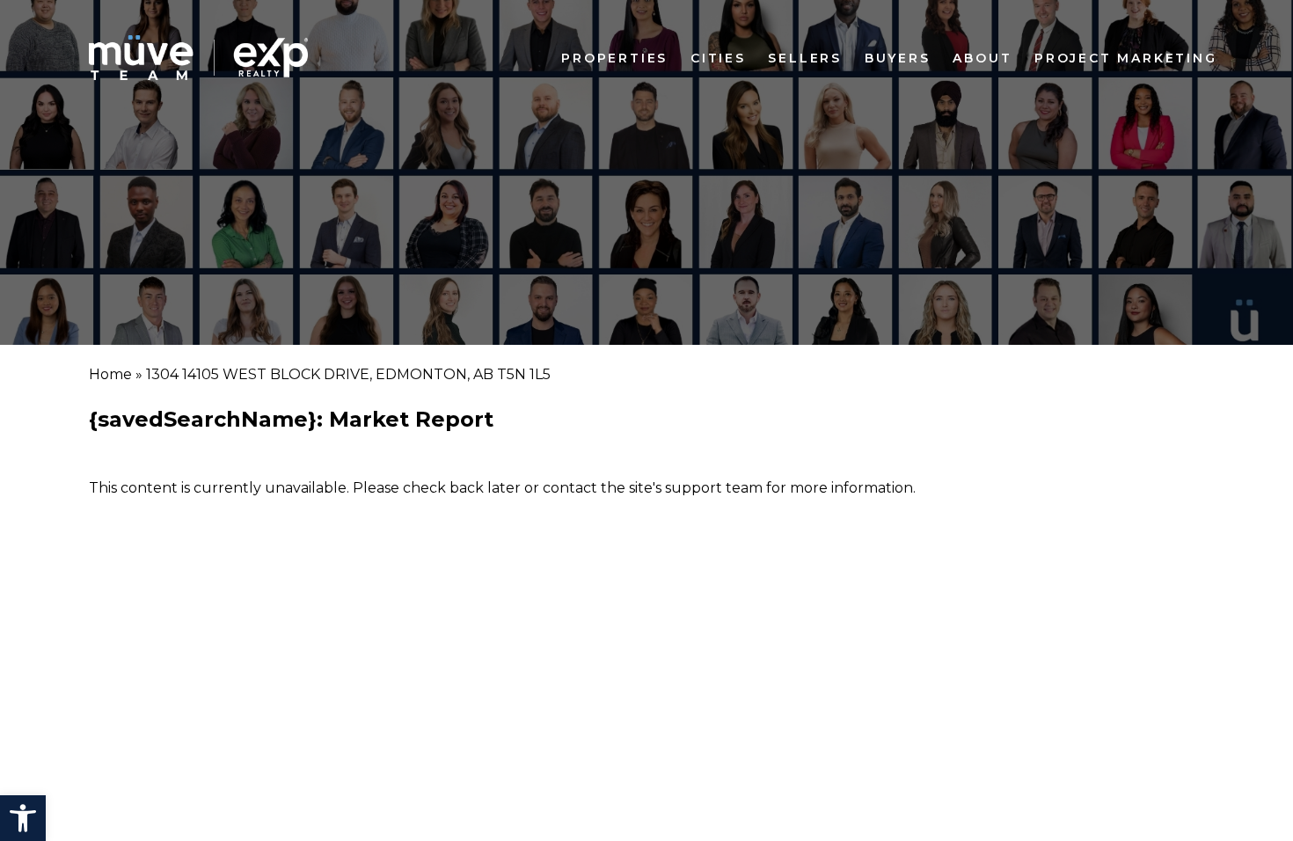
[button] (23, 818)
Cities (718, 58)
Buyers (898, 58)
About (982, 58)
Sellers (805, 58)
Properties (614, 58)
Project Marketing (1125, 58)
